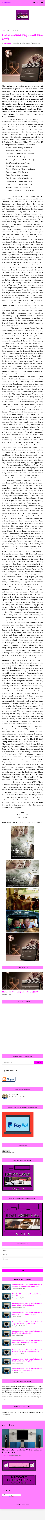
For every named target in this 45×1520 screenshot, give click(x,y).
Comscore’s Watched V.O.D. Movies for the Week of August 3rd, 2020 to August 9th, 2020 (27, 1304)
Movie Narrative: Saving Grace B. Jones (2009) (20, 991)
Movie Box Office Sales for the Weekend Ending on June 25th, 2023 (22, 1451)
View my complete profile (15, 1099)
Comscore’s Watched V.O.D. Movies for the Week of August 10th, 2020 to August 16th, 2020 (27, 1323)
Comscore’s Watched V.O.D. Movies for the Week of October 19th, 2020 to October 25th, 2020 (27, 1341)
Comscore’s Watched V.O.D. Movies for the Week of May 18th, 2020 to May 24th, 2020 (27, 1369)
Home (4, 30)
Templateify (25, 1505)
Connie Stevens (13, 30)
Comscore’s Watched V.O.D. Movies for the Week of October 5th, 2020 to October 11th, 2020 (27, 1313)
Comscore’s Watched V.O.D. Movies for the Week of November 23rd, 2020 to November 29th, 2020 (27, 1351)
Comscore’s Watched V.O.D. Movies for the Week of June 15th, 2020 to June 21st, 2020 (27, 1332)
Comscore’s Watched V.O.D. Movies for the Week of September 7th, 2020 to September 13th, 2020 (27, 1285)
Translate (15, 1497)
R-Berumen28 (13, 1095)
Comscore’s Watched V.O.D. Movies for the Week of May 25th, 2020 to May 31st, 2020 (27, 1360)
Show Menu (8, 3)
